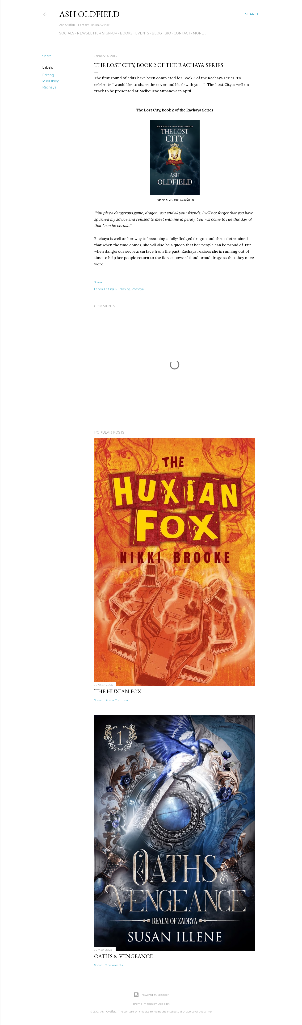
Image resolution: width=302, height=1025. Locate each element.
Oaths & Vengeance (123, 956)
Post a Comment (117, 700)
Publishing (50, 81)
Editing (48, 75)
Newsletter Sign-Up (97, 33)
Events (142, 33)
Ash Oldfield (89, 14)
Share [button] (47, 56)
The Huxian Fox (117, 691)
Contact (182, 33)
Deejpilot (164, 1003)
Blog (157, 33)
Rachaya (49, 87)
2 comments (114, 965)
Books (126, 33)
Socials (66, 33)
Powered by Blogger (155, 994)
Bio (167, 33)
